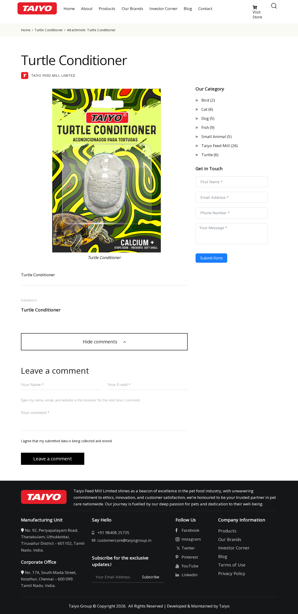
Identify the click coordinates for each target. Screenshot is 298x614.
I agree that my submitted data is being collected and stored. (66, 441)
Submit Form (211, 258)
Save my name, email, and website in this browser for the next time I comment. (81, 400)
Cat (204, 109)
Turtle (207, 154)
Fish (205, 127)
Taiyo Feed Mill (215, 145)
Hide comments (101, 341)
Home (25, 30)
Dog (205, 118)
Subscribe (150, 577)
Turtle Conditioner (48, 30)
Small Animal (213, 136)
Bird (205, 100)
